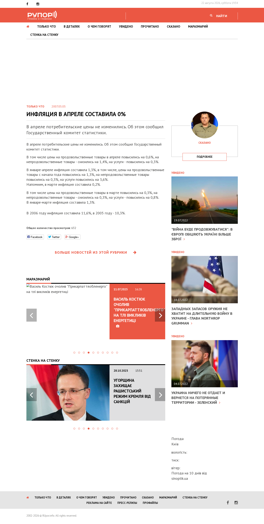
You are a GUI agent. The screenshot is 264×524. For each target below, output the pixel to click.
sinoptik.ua (179, 478)
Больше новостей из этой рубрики (91, 252)
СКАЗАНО (173, 26)
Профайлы (150, 503)
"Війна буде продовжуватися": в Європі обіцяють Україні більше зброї (202, 234)
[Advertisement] (132, 70)
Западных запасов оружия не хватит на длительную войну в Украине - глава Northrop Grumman (201, 316)
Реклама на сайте (99, 503)
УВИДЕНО (126, 26)
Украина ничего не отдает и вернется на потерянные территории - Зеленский (198, 397)
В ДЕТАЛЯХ (72, 26)
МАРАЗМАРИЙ (198, 26)
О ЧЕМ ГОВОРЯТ (99, 26)
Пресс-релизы (127, 503)
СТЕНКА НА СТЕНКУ (44, 35)
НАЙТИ (221, 16)
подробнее (204, 157)
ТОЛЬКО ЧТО (46, 26)
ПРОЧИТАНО (150, 26)
